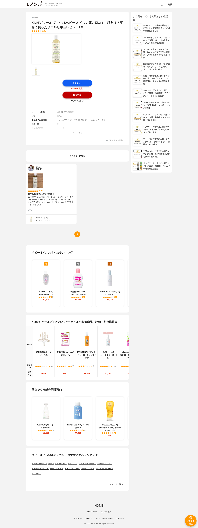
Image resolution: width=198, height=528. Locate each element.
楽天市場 (77, 95)
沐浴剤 (51, 463)
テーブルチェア (56, 469)
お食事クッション (104, 463)
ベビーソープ (61, 463)
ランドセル (36, 473)
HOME (99, 505)
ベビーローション (39, 463)
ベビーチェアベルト (40, 469)
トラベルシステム (72, 469)
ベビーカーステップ (87, 463)
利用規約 (88, 518)
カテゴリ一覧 (92, 512)
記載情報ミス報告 (115, 140)
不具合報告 (120, 518)
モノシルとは (105, 512)
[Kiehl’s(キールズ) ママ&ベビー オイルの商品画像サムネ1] (36, 71)
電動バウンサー (87, 469)
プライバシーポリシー (104, 518)
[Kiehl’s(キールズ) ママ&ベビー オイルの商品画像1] (56, 49)
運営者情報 (78, 518)
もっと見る (77, 133)
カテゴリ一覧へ (116, 484)
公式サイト (77, 83)
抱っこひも (72, 463)
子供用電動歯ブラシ (104, 469)
